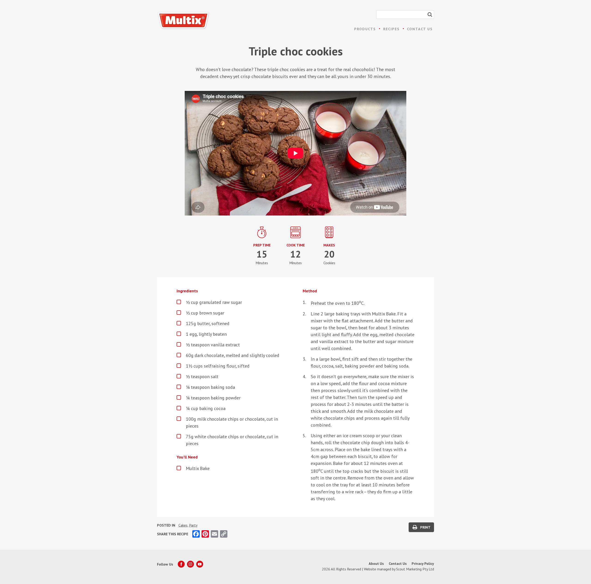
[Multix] (183, 20)
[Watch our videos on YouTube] (199, 564)
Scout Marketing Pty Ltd (415, 569)
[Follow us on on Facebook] (181, 564)
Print (425, 527)
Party (193, 525)
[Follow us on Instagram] (190, 564)
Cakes (182, 525)
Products (365, 29)
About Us (376, 563)
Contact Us (420, 29)
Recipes (391, 29)
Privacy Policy (423, 563)
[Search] (430, 14)
